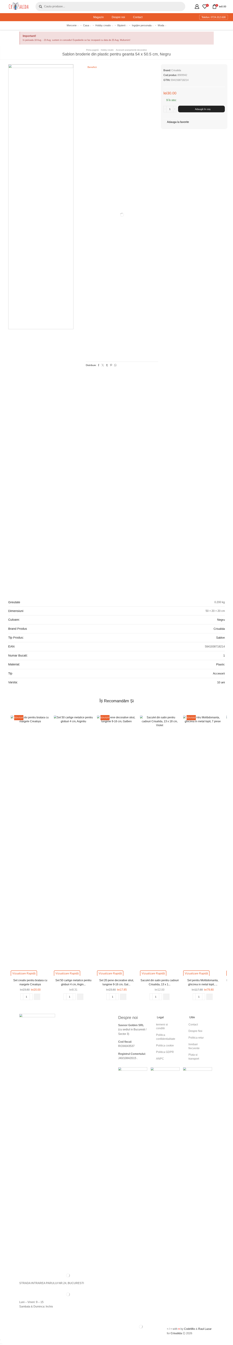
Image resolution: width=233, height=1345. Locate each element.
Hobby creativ (103, 25)
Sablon (220, 637)
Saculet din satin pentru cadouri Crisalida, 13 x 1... (160, 982)
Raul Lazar (205, 1328)
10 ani (221, 682)
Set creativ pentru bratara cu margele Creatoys (30, 982)
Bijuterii (121, 25)
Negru (221, 619)
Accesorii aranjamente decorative (131, 50)
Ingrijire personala (141, 25)
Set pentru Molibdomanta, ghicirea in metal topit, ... (202, 982)
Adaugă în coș (202, 109)
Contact (137, 17)
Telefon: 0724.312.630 (213, 17)
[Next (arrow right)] (1, 1343)
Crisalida (176, 70)
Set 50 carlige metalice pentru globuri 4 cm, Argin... (73, 982)
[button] (37, 997)
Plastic (220, 664)
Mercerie (72, 25)
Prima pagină (92, 50)
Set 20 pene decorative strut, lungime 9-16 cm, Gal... (116, 982)
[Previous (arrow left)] (0, 1343)
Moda (161, 25)
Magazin (98, 17)
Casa (86, 25)
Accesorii (219, 673)
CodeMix (189, 1328)
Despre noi (118, 17)
